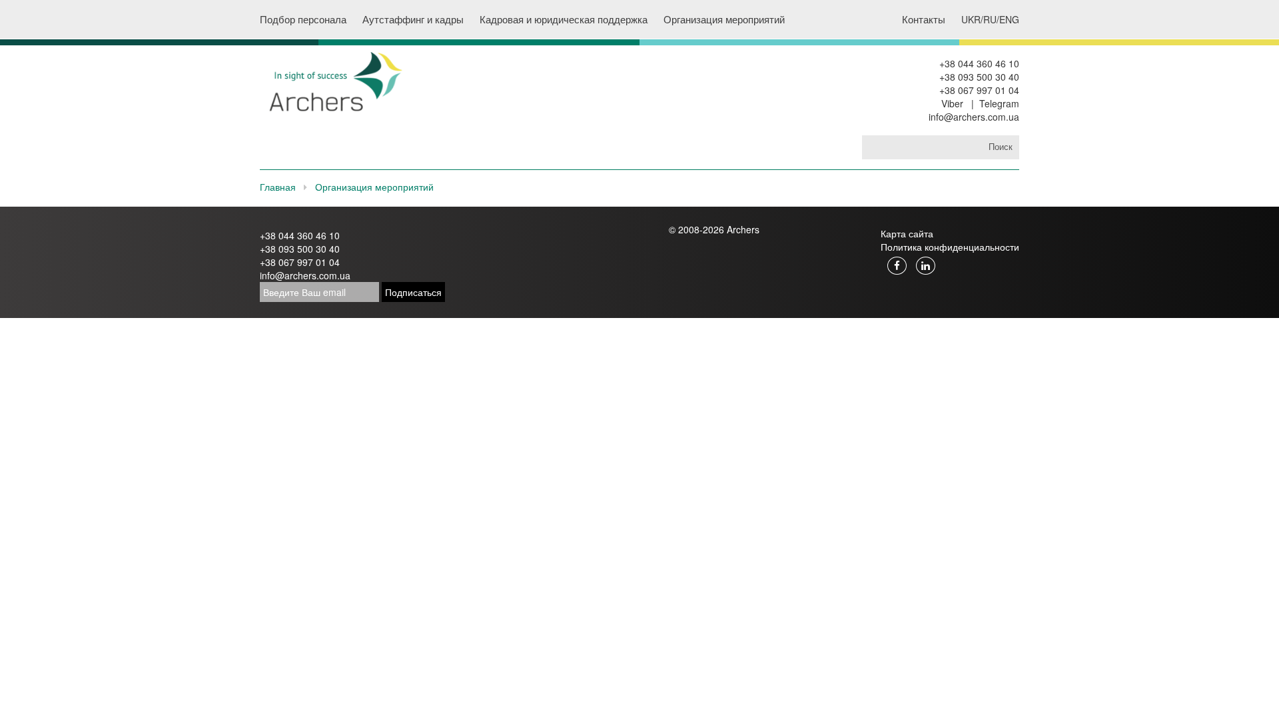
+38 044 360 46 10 (979, 63)
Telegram (999, 103)
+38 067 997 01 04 (979, 90)
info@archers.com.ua (974, 116)
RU (990, 19)
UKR (971, 19)
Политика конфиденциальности (950, 246)
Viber (952, 103)
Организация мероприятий (724, 19)
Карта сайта (907, 233)
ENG (1009, 19)
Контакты (923, 19)
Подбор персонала (303, 19)
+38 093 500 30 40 (979, 76)
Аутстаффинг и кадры (413, 19)
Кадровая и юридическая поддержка (563, 19)
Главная (278, 186)
